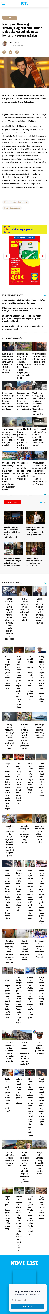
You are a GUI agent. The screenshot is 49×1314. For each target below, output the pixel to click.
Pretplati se (27, 1306)
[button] (42, 256)
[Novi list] (24, 3)
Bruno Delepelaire (12, 208)
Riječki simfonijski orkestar (15, 202)
